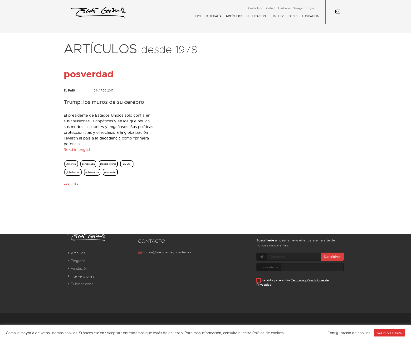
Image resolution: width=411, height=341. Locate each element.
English (311, 8)
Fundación (310, 16)
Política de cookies (268, 333)
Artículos (234, 16)
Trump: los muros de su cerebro (104, 102)
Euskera (284, 8)
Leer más (71, 183)
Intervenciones (285, 16)
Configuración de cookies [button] (349, 333)
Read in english (77, 149)
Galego (298, 8)
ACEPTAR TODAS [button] (389, 333)
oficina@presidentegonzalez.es (166, 252)
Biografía (214, 16)
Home (198, 16)
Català (270, 8)
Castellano (255, 8)
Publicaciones (257, 16)
